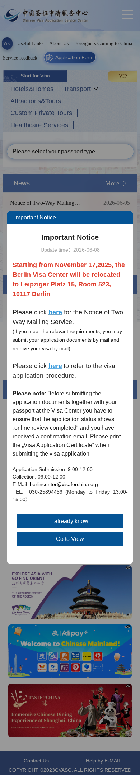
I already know (69, 521)
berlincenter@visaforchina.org (64, 484)
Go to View (70, 539)
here (55, 366)
